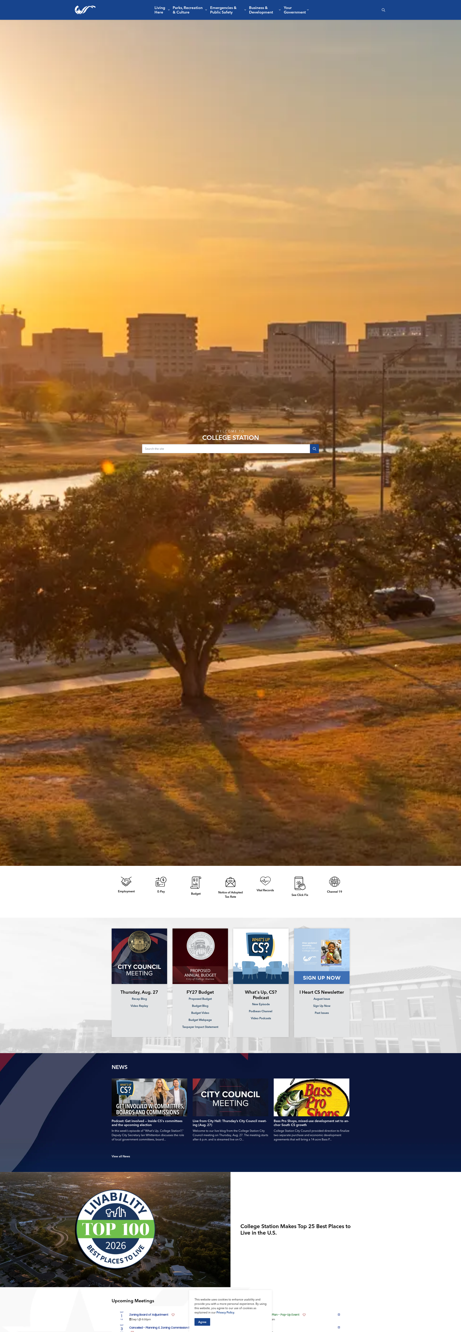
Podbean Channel (261, 1011)
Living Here (160, 9)
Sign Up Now (321, 1005)
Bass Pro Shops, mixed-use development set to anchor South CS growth (311, 1123)
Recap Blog (139, 998)
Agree (202, 1322)
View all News (121, 1156)
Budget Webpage (200, 1019)
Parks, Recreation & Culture (188, 9)
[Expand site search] (383, 9)
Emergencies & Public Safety (223, 9)
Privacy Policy (225, 1312)
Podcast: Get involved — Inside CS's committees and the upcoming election (147, 1123)
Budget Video (200, 1012)
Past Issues (322, 1012)
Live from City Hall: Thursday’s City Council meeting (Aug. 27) (230, 1123)
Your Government (295, 9)
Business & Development (261, 9)
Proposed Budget (200, 998)
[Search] (314, 448)
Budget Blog (200, 1005)
